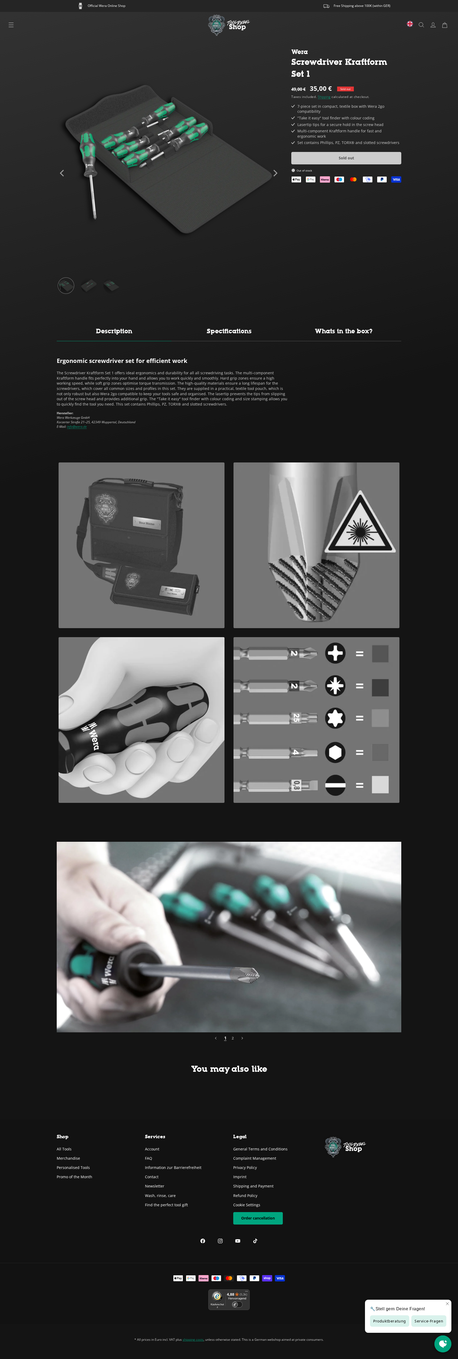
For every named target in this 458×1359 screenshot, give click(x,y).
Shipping (324, 97)
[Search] (421, 25)
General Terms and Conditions (260, 1148)
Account (152, 1148)
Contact (151, 1176)
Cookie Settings (246, 1204)
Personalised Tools (73, 1167)
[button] (445, 25)
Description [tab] (114, 331)
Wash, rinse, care (160, 1195)
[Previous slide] (62, 173)
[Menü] (246, 1292)
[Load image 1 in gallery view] (66, 286)
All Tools (64, 1148)
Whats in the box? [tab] (344, 331)
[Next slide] (275, 173)
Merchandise (68, 1157)
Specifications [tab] (229, 331)
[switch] (237, 1304)
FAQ (148, 1157)
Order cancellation (258, 1217)
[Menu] (11, 25)
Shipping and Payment (253, 1186)
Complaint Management (254, 1157)
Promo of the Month (74, 1176)
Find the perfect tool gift (166, 1204)
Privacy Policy (245, 1167)
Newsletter (154, 1186)
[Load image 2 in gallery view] (89, 286)
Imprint (239, 1176)
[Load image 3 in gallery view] (111, 286)
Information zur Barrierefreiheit (173, 1167)
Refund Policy (245, 1195)
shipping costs (193, 1339)
